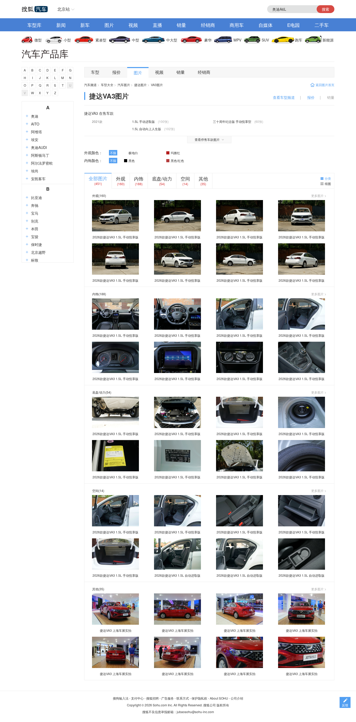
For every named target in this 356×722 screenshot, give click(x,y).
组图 (328, 183)
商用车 (237, 24)
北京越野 (38, 252)
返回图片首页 (325, 84)
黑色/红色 (177, 160)
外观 (120, 178)
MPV (237, 40)
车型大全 (107, 84)
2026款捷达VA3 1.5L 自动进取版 (177, 575)
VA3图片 (157, 84)
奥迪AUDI (39, 147)
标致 (34, 260)
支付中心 (137, 698)
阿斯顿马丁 (40, 155)
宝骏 (34, 236)
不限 (113, 153)
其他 (203, 178)
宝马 (34, 213)
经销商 (208, 24)
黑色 (131, 160)
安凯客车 (38, 178)
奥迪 (34, 116)
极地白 (133, 153)
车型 (95, 72)
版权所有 (223, 705)
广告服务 (167, 698)
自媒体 (266, 24)
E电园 (293, 24)
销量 (181, 24)
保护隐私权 (199, 698)
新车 (85, 24)
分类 (328, 178)
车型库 (34, 24)
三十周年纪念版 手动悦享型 (232, 121)
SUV (265, 40)
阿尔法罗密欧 (42, 163)
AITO (35, 124)
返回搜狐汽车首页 (35, 9)
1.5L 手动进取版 (143, 121)
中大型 (171, 40)
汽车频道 (90, 84)
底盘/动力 (162, 178)
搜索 (325, 9)
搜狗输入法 (120, 698)
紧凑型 (100, 40)
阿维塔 (36, 131)
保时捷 (36, 244)
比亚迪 (36, 197)
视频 (133, 24)
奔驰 (34, 205)
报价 (116, 72)
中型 (135, 40)
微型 (38, 40)
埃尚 (34, 170)
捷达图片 (140, 84)
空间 (185, 178)
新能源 (328, 40)
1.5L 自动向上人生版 (146, 129)
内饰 (138, 178)
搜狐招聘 (152, 698)
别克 (34, 221)
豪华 (208, 40)
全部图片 (98, 178)
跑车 (298, 40)
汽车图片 (124, 84)
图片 (109, 24)
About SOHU (219, 698)
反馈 (345, 705)
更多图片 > (318, 195)
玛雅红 (175, 153)
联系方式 (182, 698)
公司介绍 (237, 698)
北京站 (63, 9)
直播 (157, 24)
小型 (67, 40)
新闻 (61, 24)
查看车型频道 (284, 97)
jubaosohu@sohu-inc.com (195, 711)
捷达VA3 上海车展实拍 (115, 630)
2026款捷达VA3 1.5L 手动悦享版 (115, 237)
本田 (34, 228)
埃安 (34, 139)
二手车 (322, 24)
